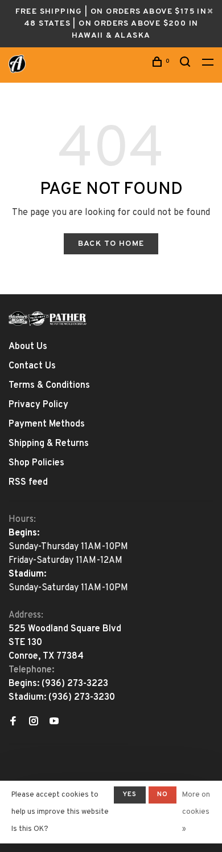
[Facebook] (13, 722)
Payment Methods (47, 424)
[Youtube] (54, 722)
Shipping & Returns (49, 443)
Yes (129, 794)
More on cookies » (196, 812)
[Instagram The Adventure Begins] (33, 722)
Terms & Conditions (49, 385)
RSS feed (28, 482)
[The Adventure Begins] (48, 318)
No (162, 794)
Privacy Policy (38, 405)
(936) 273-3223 (75, 683)
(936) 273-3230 (81, 697)
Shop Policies (36, 463)
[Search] (187, 64)
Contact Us (32, 366)
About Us (28, 346)
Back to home (111, 244)
